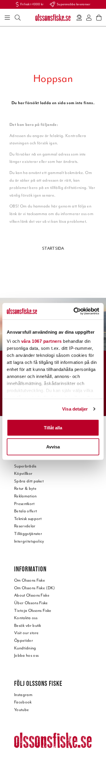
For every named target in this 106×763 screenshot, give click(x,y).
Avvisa (53, 446)
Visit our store (26, 632)
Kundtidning (25, 648)
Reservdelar (25, 526)
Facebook (23, 702)
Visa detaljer (75, 408)
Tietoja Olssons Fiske (33, 610)
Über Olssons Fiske (31, 602)
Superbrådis (25, 466)
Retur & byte (25, 488)
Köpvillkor (23, 473)
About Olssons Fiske (31, 595)
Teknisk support (28, 518)
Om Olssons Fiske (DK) (34, 587)
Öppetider (23, 640)
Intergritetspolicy (29, 541)
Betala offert (25, 511)
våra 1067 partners (41, 341)
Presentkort (24, 503)
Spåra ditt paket (29, 481)
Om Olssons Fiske (29, 580)
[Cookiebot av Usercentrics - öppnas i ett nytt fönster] (74, 311)
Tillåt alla (53, 427)
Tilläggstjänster (28, 533)
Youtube (21, 709)
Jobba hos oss (26, 655)
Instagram (23, 694)
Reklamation (25, 496)
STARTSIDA (53, 248)
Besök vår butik (27, 625)
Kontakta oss (25, 617)
